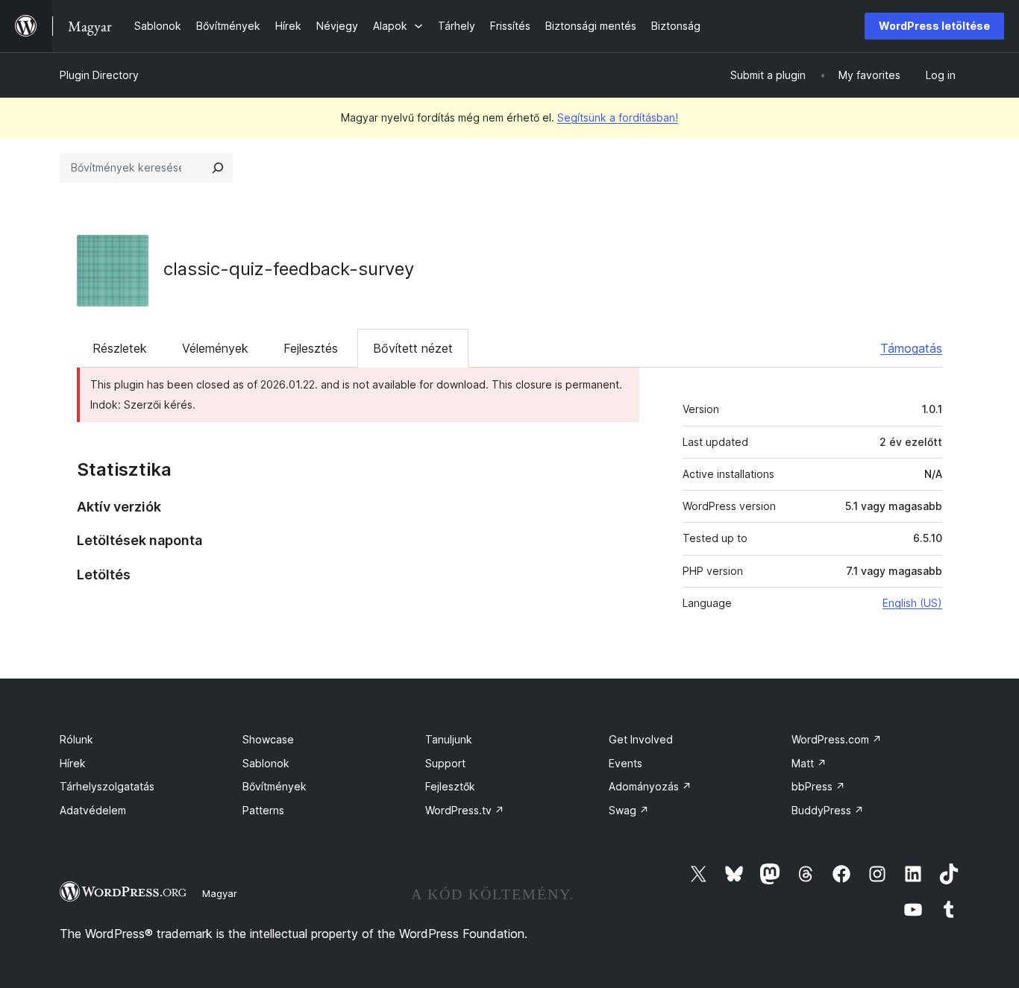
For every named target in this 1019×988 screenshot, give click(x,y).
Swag (629, 810)
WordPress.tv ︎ (464, 810)
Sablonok (265, 763)
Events (625, 763)
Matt (809, 763)
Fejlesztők (450, 786)
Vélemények (215, 348)
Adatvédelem (93, 810)
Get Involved (641, 739)
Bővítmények (274, 786)
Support (445, 763)
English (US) (912, 603)
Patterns (263, 810)
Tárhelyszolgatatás (107, 786)
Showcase (268, 739)
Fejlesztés (310, 348)
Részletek (120, 348)
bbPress (818, 786)
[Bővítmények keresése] (218, 168)
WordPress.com (836, 739)
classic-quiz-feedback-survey (288, 269)
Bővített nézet (413, 348)
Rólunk (76, 739)
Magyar (219, 893)
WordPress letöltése (934, 25)
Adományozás (650, 786)
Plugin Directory (99, 75)
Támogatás (911, 348)
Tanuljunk (448, 739)
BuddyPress (827, 810)
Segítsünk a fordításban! (617, 117)
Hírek (73, 763)
